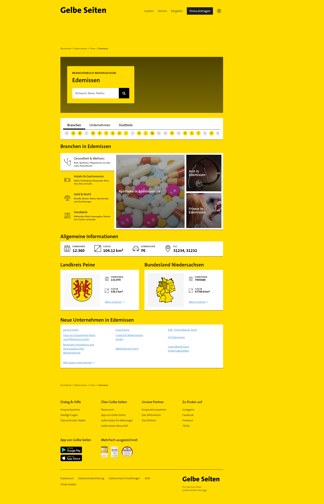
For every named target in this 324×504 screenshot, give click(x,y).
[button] (149, 11)
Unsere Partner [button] (153, 402)
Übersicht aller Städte (72, 420)
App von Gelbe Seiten (113, 415)
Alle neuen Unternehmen (77, 362)
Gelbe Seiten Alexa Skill (114, 426)
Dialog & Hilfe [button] (70, 402)
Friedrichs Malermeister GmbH (129, 337)
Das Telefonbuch (151, 415)
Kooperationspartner (154, 409)
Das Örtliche (149, 420)
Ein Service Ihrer (194, 488)
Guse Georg (122, 330)
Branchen (74, 125)
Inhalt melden (68, 484)
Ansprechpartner (70, 409)
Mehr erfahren (113, 302)
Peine (92, 48)
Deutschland (65, 48)
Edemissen (103, 48)
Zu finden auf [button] (192, 402)
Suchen (149, 11)
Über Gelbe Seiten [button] (114, 402)
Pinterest (187, 420)
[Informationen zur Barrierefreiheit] (219, 11)
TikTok (186, 426)
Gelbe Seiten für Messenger (117, 420)
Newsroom (107, 409)
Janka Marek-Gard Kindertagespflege (178, 348)
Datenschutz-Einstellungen (124, 478)
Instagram (188, 409)
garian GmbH (70, 330)
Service (162, 11)
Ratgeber (177, 11)
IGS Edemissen (176, 337)
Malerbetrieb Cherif (127, 348)
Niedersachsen (81, 48)
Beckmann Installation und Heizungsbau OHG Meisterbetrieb (78, 349)
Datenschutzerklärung (91, 478)
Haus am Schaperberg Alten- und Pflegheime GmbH (79, 337)
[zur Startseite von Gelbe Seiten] (202, 478)
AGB (147, 478)
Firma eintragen (200, 11)
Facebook (188, 415)
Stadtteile (126, 125)
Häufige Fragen (69, 415)
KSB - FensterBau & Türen (182, 330)
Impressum (67, 478)
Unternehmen (99, 125)
